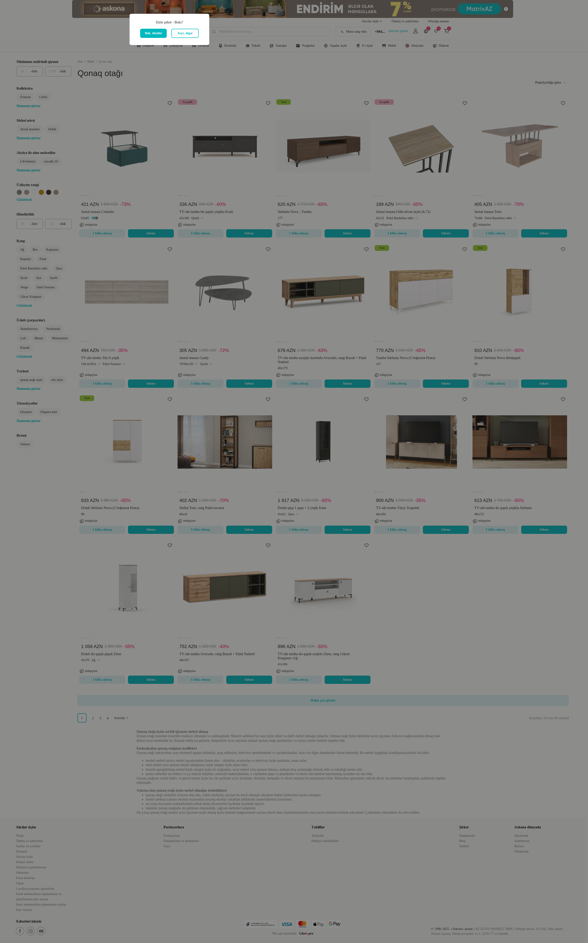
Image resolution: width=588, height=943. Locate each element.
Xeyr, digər (185, 33)
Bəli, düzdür (153, 33)
